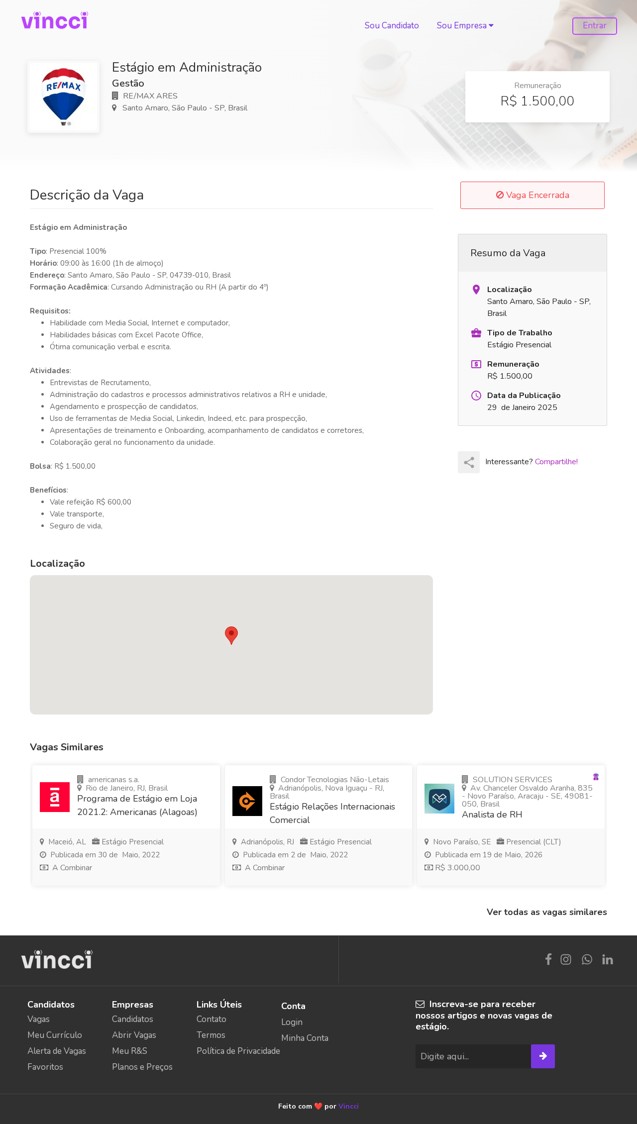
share (469, 462)
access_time (476, 396)
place (476, 290)
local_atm (476, 364)
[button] (231, 635)
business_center (476, 333)
